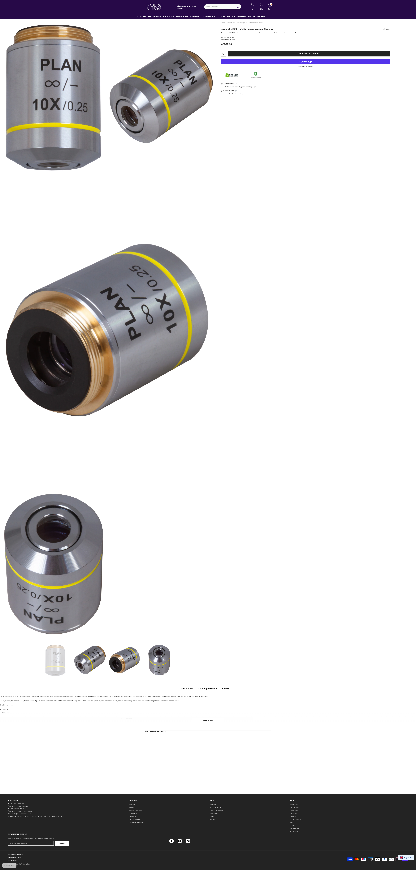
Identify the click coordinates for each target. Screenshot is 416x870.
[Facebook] (171, 841)
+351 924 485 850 (20, 809)
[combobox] (219, 6)
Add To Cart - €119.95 (309, 54)
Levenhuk (230, 37)
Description (187, 688)
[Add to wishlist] (223, 53)
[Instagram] (180, 841)
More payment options (305, 66)
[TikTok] (188, 841)
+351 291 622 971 (18, 804)
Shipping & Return (207, 688)
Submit (61, 843)
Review (225, 688)
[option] (55, 660)
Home (223, 23)
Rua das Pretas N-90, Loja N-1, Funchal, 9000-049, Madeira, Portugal (43, 816)
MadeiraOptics (18, 854)
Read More (208, 720)
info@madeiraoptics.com (22, 814)
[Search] (222, 6)
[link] (159, 779)
